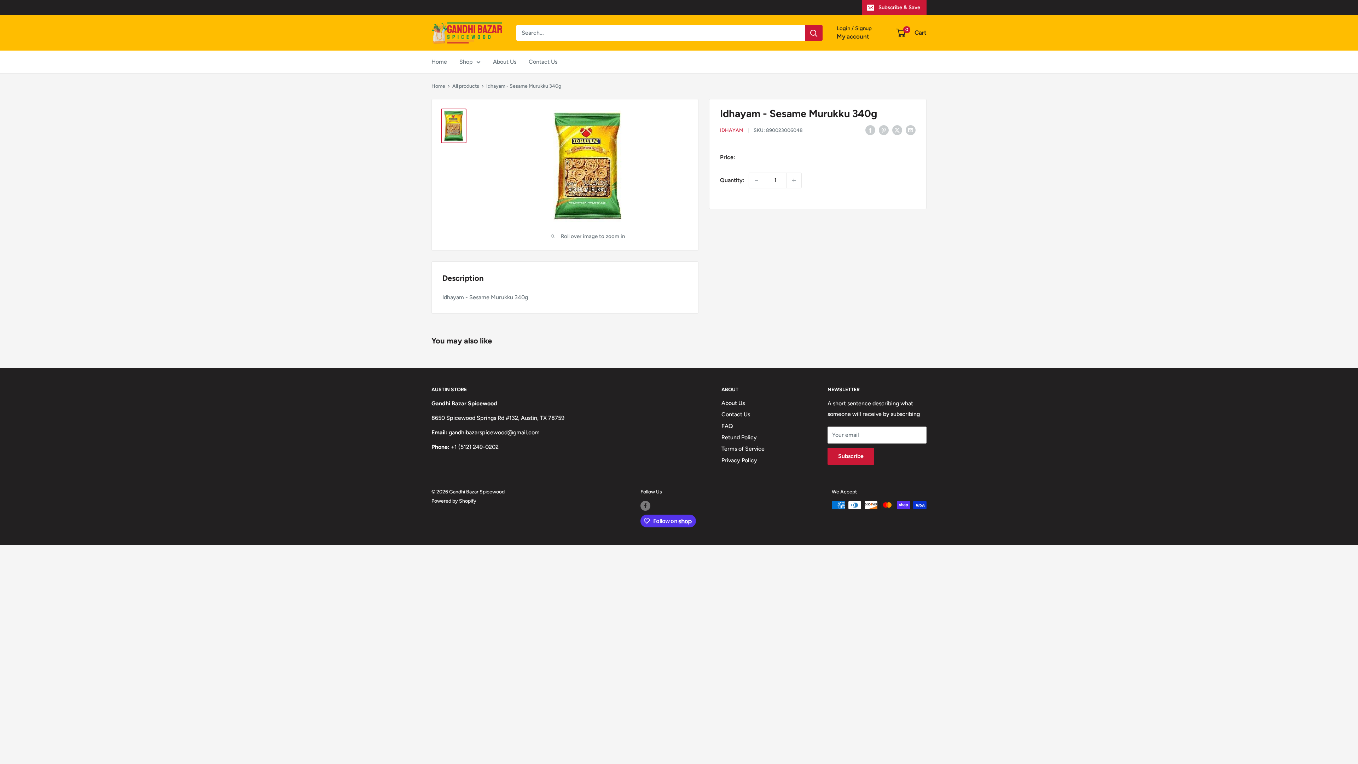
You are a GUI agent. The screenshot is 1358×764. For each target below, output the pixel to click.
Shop (466, 61)
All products (465, 86)
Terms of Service (743, 448)
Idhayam (731, 130)
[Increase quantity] (794, 180)
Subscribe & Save (899, 7)
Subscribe (851, 456)
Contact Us (543, 61)
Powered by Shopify (453, 501)
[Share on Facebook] (870, 130)
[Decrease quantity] (756, 180)
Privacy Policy (739, 460)
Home (439, 61)
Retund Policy (739, 437)
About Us (504, 61)
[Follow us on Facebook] (645, 506)
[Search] (814, 33)
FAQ (727, 426)
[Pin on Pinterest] (884, 130)
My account (853, 36)
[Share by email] (911, 130)
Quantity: (732, 180)
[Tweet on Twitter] (897, 130)
